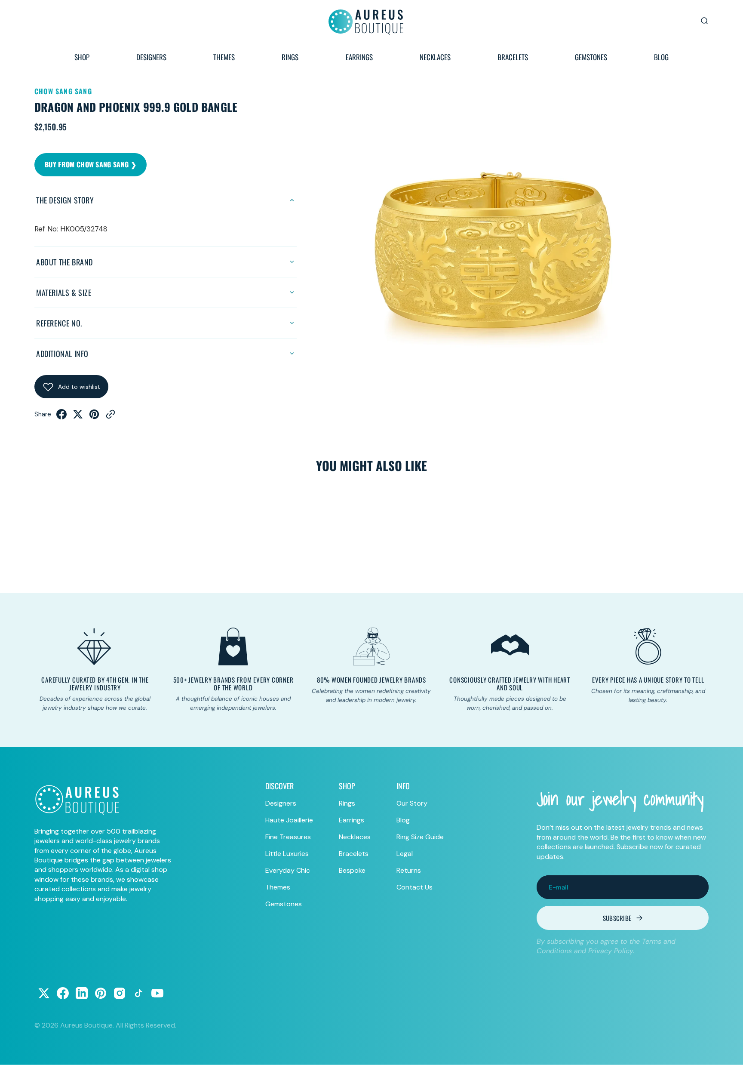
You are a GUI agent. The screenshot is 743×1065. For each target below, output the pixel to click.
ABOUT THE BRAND (64, 262)
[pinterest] (94, 417)
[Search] (704, 20)
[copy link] (110, 417)
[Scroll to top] (728, 1050)
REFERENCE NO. (59, 323)
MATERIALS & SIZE (64, 292)
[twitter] (78, 417)
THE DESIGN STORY (65, 200)
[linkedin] (81, 993)
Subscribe (617, 918)
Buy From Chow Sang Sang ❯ (90, 164)
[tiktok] (138, 993)
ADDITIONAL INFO (62, 353)
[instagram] (119, 993)
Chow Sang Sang (63, 91)
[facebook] (61, 417)
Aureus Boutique (86, 1025)
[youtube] (157, 993)
